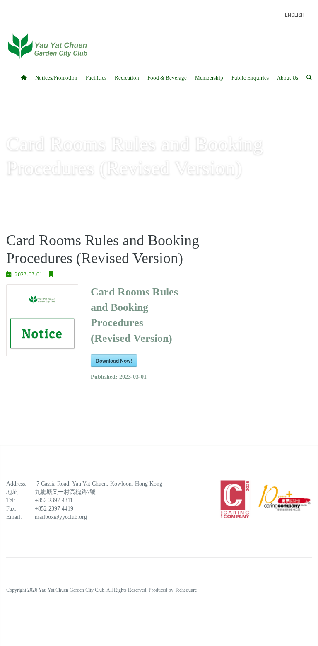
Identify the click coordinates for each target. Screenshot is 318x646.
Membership (209, 78)
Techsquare (186, 590)
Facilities (96, 78)
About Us (287, 78)
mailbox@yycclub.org (61, 517)
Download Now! (114, 360)
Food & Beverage (167, 78)
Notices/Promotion (56, 78)
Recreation (127, 78)
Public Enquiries (250, 78)
